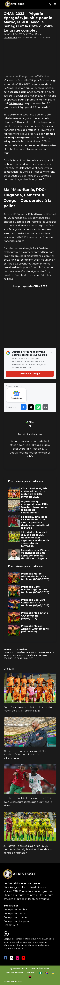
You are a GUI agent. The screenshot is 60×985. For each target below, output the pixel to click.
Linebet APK (11, 925)
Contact (31, 973)
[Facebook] (5, 958)
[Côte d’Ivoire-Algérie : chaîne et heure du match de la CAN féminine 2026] (30, 688)
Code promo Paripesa (16, 921)
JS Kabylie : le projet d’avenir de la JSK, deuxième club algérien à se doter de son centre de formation (28, 849)
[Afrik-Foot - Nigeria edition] (40, 973)
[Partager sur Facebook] (24, 407)
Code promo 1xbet (14, 913)
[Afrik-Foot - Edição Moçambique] (53, 973)
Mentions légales (14, 973)
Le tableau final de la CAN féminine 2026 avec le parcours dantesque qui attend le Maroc (28, 802)
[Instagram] (17, 958)
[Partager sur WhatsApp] (38, 407)
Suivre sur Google (30, 373)
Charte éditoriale (40, 969)
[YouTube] (23, 958)
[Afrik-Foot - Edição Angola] (30, 977)
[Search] (50, 4)
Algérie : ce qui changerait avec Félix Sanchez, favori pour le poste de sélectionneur (25, 754)
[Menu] (55, 4)
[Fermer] (52, 352)
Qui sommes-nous (18, 969)
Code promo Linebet (16, 917)
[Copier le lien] (45, 407)
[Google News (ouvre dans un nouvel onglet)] (16, 395)
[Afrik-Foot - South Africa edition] (47, 973)
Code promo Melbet (15, 909)
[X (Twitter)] (11, 958)
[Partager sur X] (31, 407)
